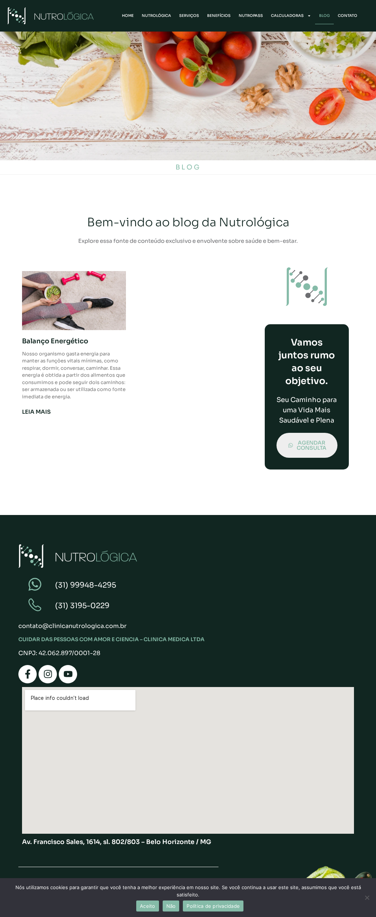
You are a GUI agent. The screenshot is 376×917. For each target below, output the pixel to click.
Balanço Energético (55, 341)
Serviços (189, 15)
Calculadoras (287, 15)
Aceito (147, 906)
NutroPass (251, 15)
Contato (347, 15)
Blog (324, 15)
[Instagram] (48, 674)
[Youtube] (68, 674)
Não (171, 906)
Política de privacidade (213, 906)
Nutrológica (156, 15)
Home (128, 15)
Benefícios (219, 15)
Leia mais (36, 411)
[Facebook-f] (27, 674)
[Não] (366, 897)
